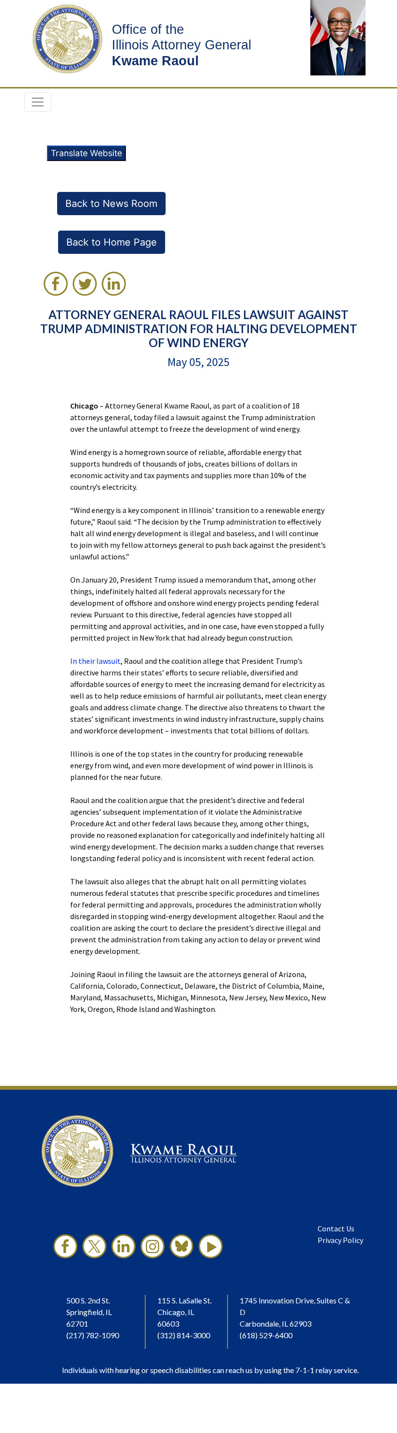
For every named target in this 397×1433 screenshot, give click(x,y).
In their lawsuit (95, 661)
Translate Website (86, 153)
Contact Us (336, 1228)
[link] (55, 283)
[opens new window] (65, 1246)
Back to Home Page (111, 242)
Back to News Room (111, 203)
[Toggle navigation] (37, 102)
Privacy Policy (340, 1240)
